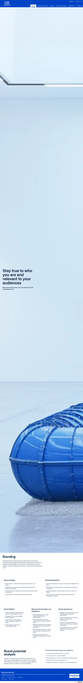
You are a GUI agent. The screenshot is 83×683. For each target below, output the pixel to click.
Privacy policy (11, 679)
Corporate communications (42, 5)
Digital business (72, 5)
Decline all (74, 676)
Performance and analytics (61, 5)
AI (29, 5)
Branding (33, 5)
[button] (79, 6)
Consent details (4, 679)
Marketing (52, 5)
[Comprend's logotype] (7, 3)
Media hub (72, 1)
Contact (77, 1)
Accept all (74, 674)
